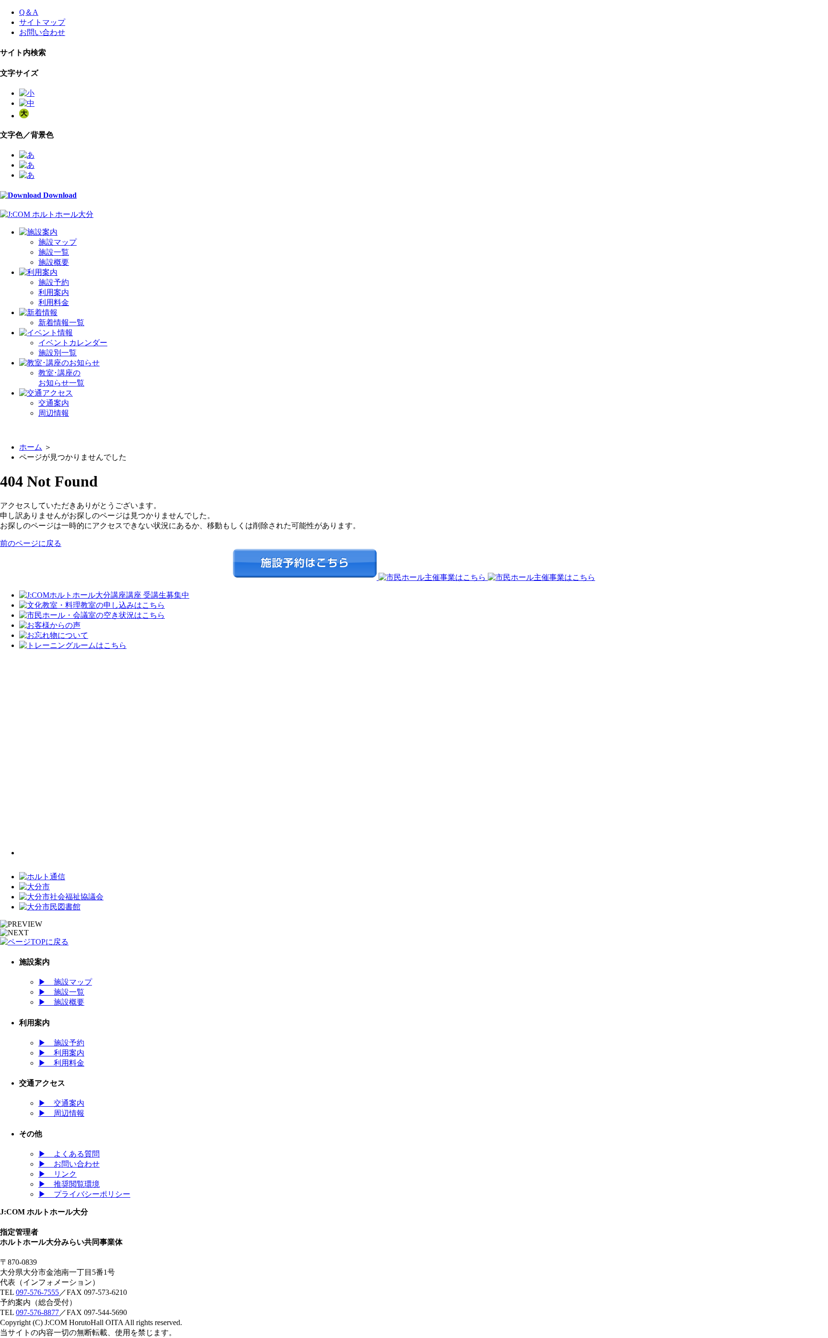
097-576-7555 (37, 1292)
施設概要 (53, 262)
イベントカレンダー (72, 343)
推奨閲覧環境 (69, 1184)
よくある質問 (69, 1154)
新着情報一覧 (61, 322)
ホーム (30, 447)
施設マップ (57, 242)
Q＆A (28, 12)
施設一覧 (53, 252)
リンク (57, 1174)
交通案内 (53, 403)
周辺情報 (53, 413)
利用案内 (53, 292)
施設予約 (53, 282)
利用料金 (53, 302)
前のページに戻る (30, 543)
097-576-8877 (37, 1312)
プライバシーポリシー (84, 1194)
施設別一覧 (57, 353)
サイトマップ (42, 22)
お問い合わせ (42, 32)
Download (59, 195)
